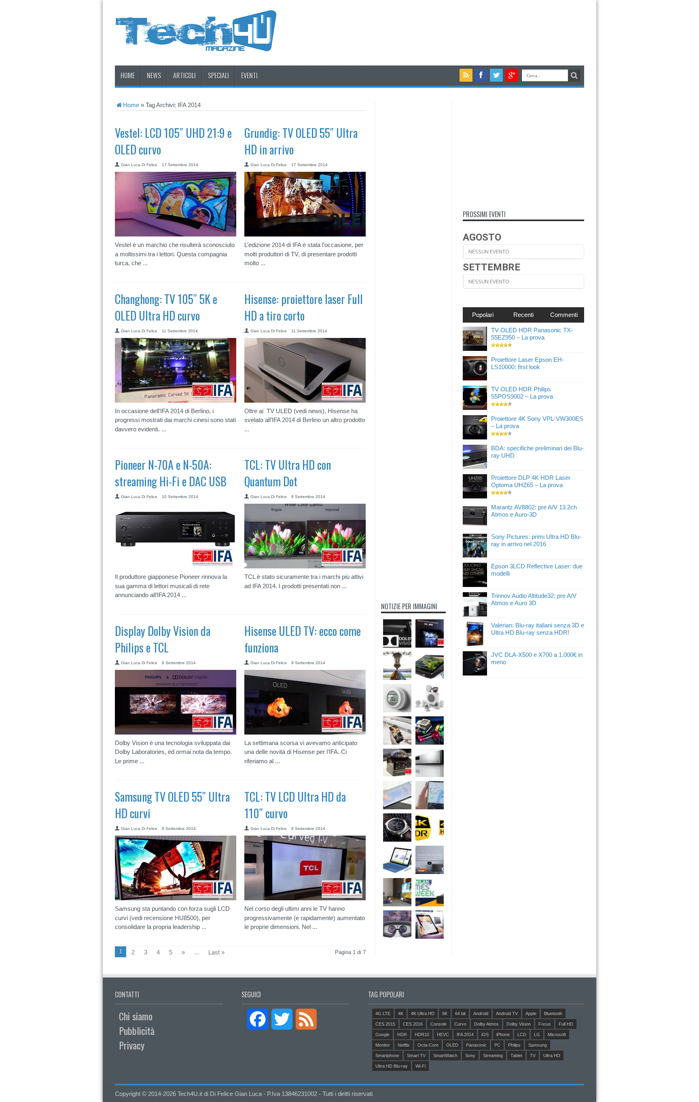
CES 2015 (385, 1024)
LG (537, 1034)
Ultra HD (551, 1055)
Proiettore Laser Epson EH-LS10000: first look (527, 363)
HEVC (443, 1034)
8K (444, 1013)
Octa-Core (427, 1045)
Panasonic (476, 1045)
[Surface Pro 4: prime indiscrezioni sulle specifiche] (397, 860)
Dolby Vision (518, 1024)
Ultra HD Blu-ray (391, 1066)
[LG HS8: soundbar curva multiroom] (397, 730)
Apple (530, 1013)
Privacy (131, 1045)
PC (497, 1045)
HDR (402, 1034)
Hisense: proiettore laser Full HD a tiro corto (303, 307)
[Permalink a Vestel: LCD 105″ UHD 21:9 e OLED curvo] (175, 234)
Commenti (564, 314)
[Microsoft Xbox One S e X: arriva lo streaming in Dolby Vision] (397, 633)
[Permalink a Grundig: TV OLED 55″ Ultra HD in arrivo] (305, 234)
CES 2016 (413, 1024)
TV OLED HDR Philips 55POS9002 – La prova (522, 393)
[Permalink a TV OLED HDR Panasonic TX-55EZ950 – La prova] (475, 348)
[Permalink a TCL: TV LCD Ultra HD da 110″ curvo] (305, 898)
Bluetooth (553, 1013)
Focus (544, 1024)
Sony (470, 1055)
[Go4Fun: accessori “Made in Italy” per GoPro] (429, 730)
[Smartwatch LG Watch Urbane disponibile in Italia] (397, 827)
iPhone (503, 1034)
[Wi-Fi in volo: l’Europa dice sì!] (429, 924)
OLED (452, 1045)
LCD (521, 1034)
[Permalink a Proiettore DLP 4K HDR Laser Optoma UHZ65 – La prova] (475, 496)
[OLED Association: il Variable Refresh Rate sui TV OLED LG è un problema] (397, 892)
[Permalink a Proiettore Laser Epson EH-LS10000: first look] (475, 378)
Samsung (537, 1045)
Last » (216, 952)
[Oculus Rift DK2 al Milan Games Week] (429, 892)
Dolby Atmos (486, 1024)
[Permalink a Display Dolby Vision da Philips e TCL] (175, 732)
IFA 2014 (465, 1034)
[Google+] (511, 75)
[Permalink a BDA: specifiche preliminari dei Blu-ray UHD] (475, 466)
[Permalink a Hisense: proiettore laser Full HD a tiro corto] (305, 400)
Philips (514, 1045)
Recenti (523, 314)
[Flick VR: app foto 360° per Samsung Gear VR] (397, 924)
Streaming (493, 1055)
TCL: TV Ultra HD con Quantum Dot (287, 473)
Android (480, 1013)
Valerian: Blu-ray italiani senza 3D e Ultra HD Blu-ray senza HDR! (537, 629)
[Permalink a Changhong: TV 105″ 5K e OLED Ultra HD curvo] (175, 400)
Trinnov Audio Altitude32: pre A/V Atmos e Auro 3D (533, 599)
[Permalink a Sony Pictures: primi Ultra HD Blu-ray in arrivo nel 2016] (475, 555)
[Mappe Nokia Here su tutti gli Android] (429, 795)
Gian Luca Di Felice (139, 165)
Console (438, 1024)
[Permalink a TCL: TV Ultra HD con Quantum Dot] (305, 566)
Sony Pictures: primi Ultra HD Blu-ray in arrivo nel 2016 (536, 540)
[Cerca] (574, 76)
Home (128, 75)
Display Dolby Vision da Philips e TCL (162, 639)
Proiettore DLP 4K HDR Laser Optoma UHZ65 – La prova (530, 481)
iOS (485, 1034)
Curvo (460, 1024)
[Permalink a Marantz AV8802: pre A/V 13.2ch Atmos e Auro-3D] (475, 525)
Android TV (507, 1013)
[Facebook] (481, 75)
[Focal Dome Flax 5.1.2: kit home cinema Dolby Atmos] (429, 698)
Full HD (566, 1024)
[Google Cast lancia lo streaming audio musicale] (429, 860)
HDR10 (422, 1034)
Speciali (218, 75)
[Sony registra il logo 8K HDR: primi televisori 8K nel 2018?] (429, 827)
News (154, 75)
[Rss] (466, 75)
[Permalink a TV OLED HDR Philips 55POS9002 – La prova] (475, 407)
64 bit (460, 1013)
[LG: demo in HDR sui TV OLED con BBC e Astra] (429, 633)
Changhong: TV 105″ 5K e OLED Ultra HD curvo (166, 307)
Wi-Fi (420, 1066)
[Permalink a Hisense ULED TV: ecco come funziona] (305, 732)
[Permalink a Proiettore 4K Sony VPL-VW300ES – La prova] (475, 437)
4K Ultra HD (422, 1013)
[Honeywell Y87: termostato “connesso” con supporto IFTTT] (397, 698)
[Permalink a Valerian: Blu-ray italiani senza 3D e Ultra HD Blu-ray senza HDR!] (475, 643)
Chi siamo (136, 1016)
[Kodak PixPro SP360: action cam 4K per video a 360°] (397, 763)
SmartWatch (445, 1055)
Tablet (516, 1055)
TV (533, 1055)
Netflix (404, 1045)
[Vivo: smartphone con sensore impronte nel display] (397, 795)
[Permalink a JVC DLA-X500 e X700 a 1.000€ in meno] (475, 673)
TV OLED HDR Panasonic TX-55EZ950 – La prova (532, 334)
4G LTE (382, 1013)
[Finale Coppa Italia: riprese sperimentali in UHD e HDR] (397, 666)
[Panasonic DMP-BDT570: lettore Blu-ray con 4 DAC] (429, 763)
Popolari (483, 314)
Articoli (184, 75)
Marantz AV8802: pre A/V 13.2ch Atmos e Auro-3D (534, 511)
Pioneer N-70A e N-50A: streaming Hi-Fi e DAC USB (171, 473)
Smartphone (387, 1055)
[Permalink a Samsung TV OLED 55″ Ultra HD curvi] (175, 898)
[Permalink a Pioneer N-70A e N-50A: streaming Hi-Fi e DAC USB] (175, 566)
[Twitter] (496, 75)
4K (400, 1013)
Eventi (249, 75)
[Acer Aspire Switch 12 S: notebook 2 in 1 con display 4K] (429, 666)
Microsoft (557, 1034)
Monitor (382, 1045)
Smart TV (416, 1055)
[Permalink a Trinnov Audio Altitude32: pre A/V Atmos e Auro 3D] (475, 614)
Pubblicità (137, 1030)
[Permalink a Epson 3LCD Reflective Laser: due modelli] (475, 584)
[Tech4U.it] (196, 45)
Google (382, 1034)
